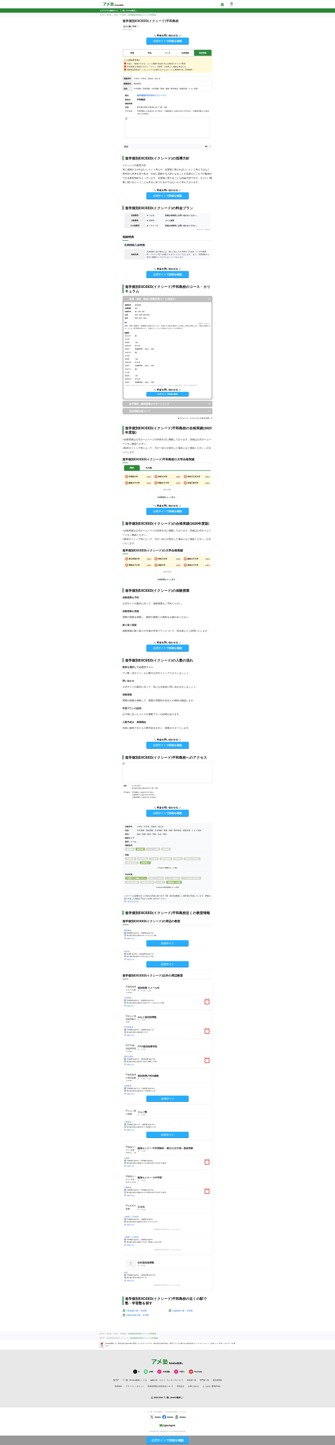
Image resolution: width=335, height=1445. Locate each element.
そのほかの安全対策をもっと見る (167, 887)
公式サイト (167, 943)
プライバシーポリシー (135, 1386)
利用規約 (118, 1386)
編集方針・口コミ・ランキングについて (166, 1380)
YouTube (198, 1371)
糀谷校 (127, 951)
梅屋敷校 (127, 930)
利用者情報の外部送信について (160, 1386)
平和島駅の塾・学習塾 (136, 1310)
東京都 (109, 15)
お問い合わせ (193, 1386)
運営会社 (180, 1386)
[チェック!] (207, 1002)
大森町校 (127, 1187)
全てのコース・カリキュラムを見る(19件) (194, 418)
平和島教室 (128, 1027)
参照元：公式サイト (204, 323)
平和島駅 (123, 15)
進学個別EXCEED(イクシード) (151, 95)
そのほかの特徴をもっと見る (167, 868)
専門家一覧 (204, 1380)
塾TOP (102, 15)
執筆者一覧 (191, 1380)
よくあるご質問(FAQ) (211, 1386)
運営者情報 (217, 1380)
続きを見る (167, 489)
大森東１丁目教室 (131, 1237)
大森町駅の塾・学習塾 (182, 1310)
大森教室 (127, 1085)
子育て (182, 1371)
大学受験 (166, 1371)
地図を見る (131, 938)
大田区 (115, 15)
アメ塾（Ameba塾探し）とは (134, 1380)
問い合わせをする (131, 901)
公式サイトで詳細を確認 (167, 41)
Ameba (158, 1417)
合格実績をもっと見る (166, 497)
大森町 (127, 1158)
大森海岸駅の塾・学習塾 (137, 1315)
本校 (126, 1272)
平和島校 (127, 997)
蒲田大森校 (128, 1056)
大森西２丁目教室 (131, 1216)
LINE (151, 1371)
